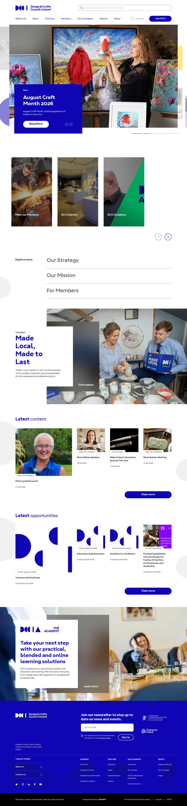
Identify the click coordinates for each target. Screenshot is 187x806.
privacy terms (105, 738)
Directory (50, 19)
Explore (104, 19)
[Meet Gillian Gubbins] (91, 446)
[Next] (71, 124)
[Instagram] (23, 784)
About (117, 19)
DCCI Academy (85, 19)
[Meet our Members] (31, 191)
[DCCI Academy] (124, 191)
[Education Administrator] (91, 543)
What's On (20, 19)
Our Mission (61, 275)
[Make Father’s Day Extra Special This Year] (124, 448)
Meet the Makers (39, 124)
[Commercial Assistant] (43, 555)
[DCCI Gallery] (77, 191)
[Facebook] (34, 784)
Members (66, 19)
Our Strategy (63, 260)
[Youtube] (40, 784)
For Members (63, 290)
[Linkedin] (29, 784)
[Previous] (66, 124)
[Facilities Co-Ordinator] (124, 543)
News (35, 19)
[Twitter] (16, 784)
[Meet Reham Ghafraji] (157, 446)
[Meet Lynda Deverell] (43, 458)
